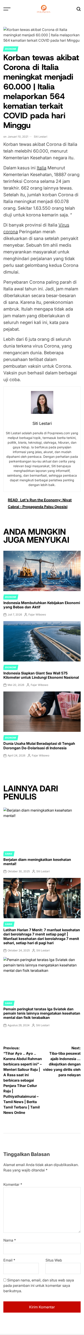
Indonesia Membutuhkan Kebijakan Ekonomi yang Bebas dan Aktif (41, 605)
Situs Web (53, 1260)
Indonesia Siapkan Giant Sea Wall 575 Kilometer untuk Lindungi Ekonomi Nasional (41, 675)
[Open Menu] (7, 9)
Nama (9, 1240)
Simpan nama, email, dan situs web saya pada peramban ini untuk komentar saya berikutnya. (38, 1285)
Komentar (12, 1184)
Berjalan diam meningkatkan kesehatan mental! (37, 861)
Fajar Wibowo (37, 614)
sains (9, 853)
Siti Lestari (40, 136)
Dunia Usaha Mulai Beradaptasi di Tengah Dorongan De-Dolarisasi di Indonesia (39, 745)
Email (9, 1260)
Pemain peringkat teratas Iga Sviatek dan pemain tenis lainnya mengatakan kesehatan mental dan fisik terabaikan (41, 1013)
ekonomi (10, 49)
